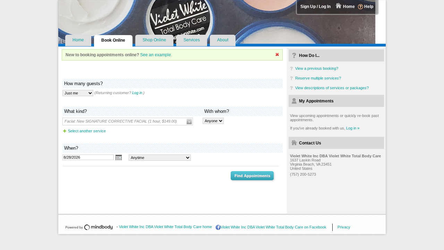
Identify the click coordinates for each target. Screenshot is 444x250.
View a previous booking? (316, 68)
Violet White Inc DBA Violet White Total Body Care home (165, 227)
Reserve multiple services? (318, 78)
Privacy (344, 227)
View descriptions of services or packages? (332, 88)
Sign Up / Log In (315, 6)
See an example (155, 54)
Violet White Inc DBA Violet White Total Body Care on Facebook (273, 227)
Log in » (352, 128)
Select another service (87, 131)
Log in (137, 93)
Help (368, 6)
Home (349, 6)
